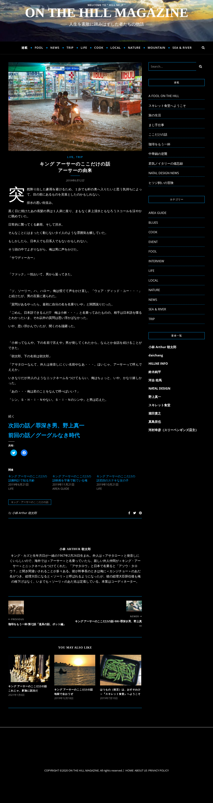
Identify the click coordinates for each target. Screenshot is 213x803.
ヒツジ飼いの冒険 (161, 183)
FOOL (39, 48)
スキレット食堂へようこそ (167, 105)
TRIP (70, 48)
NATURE (134, 48)
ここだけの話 (158, 134)
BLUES (153, 222)
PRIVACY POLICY (158, 770)
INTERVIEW (156, 261)
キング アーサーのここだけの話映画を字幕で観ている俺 (71, 478)
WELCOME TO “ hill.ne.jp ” (107, 5)
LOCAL (115, 48)
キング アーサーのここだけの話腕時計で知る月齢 (27, 478)
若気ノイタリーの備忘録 (166, 163)
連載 (24, 48)
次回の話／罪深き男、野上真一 (46, 426)
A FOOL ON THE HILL (164, 96)
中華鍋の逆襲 (158, 154)
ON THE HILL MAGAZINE (106, 12)
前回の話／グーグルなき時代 (44, 435)
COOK (98, 48)
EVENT (153, 242)
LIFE (84, 48)
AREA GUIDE (157, 213)
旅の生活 (155, 115)
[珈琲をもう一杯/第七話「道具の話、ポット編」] (16, 607)
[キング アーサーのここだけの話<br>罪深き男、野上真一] (134, 606)
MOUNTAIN (156, 48)
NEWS (54, 48)
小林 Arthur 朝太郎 (24, 513)
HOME (129, 770)
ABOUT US (141, 770)
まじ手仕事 (156, 125)
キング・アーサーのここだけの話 (29, 502)
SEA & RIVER (182, 48)
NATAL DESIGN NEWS (164, 173)
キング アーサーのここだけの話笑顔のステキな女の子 (116, 478)
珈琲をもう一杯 (159, 144)
